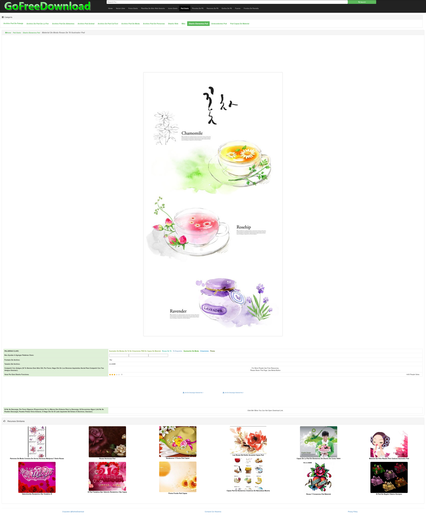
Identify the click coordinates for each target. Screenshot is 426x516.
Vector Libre (120, 8)
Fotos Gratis (133, 8)
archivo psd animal (86, 23)
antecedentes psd (219, 23)
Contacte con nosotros (213, 511)
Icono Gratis (173, 8)
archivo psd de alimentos (63, 23)
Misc (183, 23)
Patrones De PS (212, 8)
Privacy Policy (353, 511)
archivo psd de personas (154, 23)
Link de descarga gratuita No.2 (233, 392)
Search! (363, 2)
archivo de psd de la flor (38, 23)
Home (110, 8)
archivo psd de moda (130, 23)
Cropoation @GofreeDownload (73, 511)
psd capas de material (239, 23)
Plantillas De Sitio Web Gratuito (153, 8)
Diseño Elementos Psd (31, 33)
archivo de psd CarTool (108, 23)
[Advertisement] (213, 52)
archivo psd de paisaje (13, 23)
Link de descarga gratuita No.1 (193, 392)
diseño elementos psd (198, 23)
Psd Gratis (185, 8)
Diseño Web (173, 23)
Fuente (237, 8)
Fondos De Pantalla (251, 8)
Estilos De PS (227, 8)
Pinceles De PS (197, 8)
